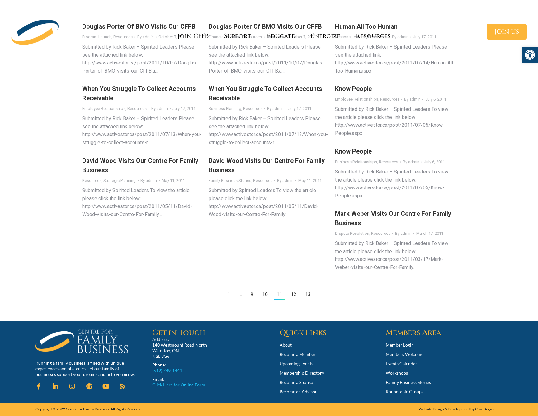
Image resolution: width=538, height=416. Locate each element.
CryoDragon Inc (488, 409)
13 (308, 294)
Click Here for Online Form (178, 384)
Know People (353, 88)
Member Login (400, 344)
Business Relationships (356, 161)
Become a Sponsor (297, 382)
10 (265, 294)
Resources (373, 36)
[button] (530, 55)
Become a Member (298, 354)
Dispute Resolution (352, 233)
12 (293, 294)
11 (279, 294)
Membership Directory (302, 373)
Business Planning (225, 108)
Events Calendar (401, 363)
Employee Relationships (103, 108)
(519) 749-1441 (167, 370)
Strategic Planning (119, 180)
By (159, 108)
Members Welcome (404, 354)
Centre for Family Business (87, 409)
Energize (325, 36)
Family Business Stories (230, 180)
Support (237, 36)
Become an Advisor (298, 391)
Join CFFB (193, 36)
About (286, 344)
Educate (281, 36)
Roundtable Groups (404, 391)
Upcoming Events (296, 363)
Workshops (397, 373)
